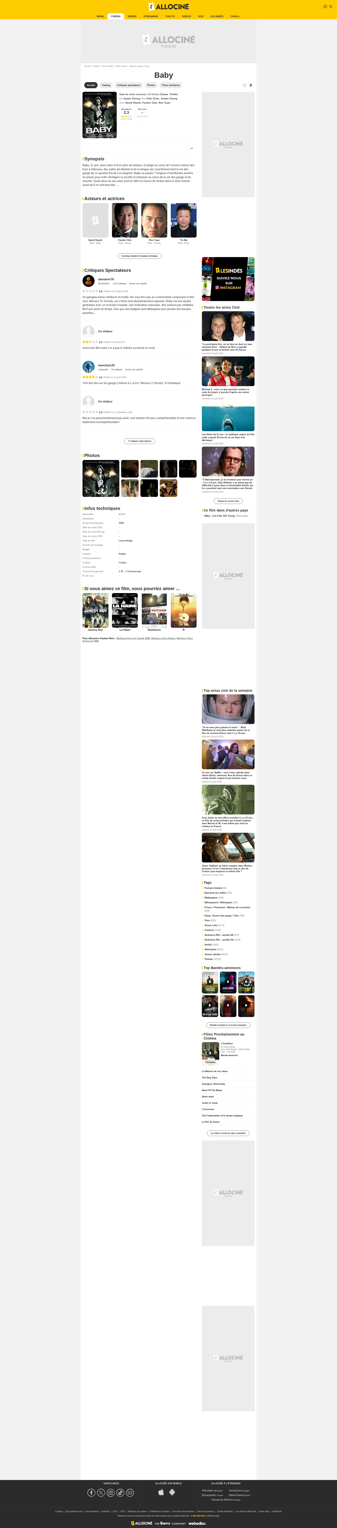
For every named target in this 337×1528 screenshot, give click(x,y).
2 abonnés (103, 369)
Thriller (173, 94)
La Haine (125, 629)
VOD (200, 16)
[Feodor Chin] (125, 220)
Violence (212, 930)
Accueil (87, 66)
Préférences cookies (160, 1511)
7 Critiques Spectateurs (139, 441)
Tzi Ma (183, 240)
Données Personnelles (183, 1511)
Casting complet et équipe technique (139, 256)
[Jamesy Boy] (95, 610)
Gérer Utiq (264, 1511)
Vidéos (186, 16)
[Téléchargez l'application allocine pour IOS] (163, 1491)
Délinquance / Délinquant (221, 902)
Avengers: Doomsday (213, 1084)
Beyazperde (209, 1495)
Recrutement (92, 1511)
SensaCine (235, 1490)
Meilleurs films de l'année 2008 (133, 638)
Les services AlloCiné (246, 1511)
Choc (210, 920)
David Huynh (133, 102)
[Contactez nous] (130, 1493)
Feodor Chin (149, 102)
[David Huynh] (95, 220)
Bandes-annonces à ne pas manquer (228, 1025)
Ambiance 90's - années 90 (222, 939)
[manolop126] (88, 367)
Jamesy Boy (95, 629)
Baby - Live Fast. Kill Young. (226, 515)
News (100, 16)
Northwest (154, 629)
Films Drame (121, 66)
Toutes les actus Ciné (228, 501)
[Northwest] (154, 610)
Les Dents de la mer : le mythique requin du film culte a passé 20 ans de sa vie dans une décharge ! (228, 437)
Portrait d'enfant (215, 888)
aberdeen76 (106, 279)
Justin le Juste (210, 1103)
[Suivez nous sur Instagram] (111, 1493)
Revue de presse (205, 1511)
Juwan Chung (131, 98)
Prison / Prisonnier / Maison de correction (227, 909)
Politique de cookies (137, 1511)
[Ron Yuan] (154, 220)
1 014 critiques (120, 283)
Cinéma (116, 16)
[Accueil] (168, 6)
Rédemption (213, 897)
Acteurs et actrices (104, 198)
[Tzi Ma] (184, 220)
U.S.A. (122, 514)
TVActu (170, 16)
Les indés (216, 16)
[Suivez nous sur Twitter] (101, 1493)
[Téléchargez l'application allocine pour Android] (174, 1491)
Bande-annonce (229, 1055)
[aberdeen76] (88, 281)
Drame (164, 94)
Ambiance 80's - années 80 (221, 935)
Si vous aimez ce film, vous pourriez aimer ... (132, 588)
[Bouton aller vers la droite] (251, 85)
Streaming (150, 16)
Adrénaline (213, 949)
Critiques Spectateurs (107, 270)
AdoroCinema (237, 1495)
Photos (92, 455)
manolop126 (106, 365)
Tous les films (107, 66)
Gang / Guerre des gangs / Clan (224, 915)
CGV (122, 1511)
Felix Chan (152, 98)
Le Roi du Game (210, 1122)
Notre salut (208, 1096)
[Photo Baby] (100, 478)
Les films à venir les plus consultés (228, 1133)
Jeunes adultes (216, 954)
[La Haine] (125, 610)
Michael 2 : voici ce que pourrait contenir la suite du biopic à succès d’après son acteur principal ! (225, 392)
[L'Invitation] (210, 1053)
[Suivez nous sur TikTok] (120, 1493)
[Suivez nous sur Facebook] (91, 1493)
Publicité (105, 1511)
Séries (132, 16)
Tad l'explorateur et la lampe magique (222, 1115)
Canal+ (235, 16)
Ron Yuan (164, 102)
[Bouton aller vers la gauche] (245, 85)
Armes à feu (214, 925)
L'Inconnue (208, 1109)
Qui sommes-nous (74, 1511)
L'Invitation (227, 1043)
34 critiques (117, 369)
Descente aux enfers (218, 892)
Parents (212, 959)
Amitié (211, 944)
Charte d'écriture (225, 1511)
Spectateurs (126, 109)
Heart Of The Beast (212, 1090)
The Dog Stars (209, 1077)
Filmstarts (207, 1490)
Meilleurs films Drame (163, 638)
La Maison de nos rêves (215, 1071)
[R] (184, 610)
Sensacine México (222, 1499)
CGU (115, 1511)
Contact (59, 1511)
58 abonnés (104, 283)
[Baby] (99, 115)
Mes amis (142, 109)
